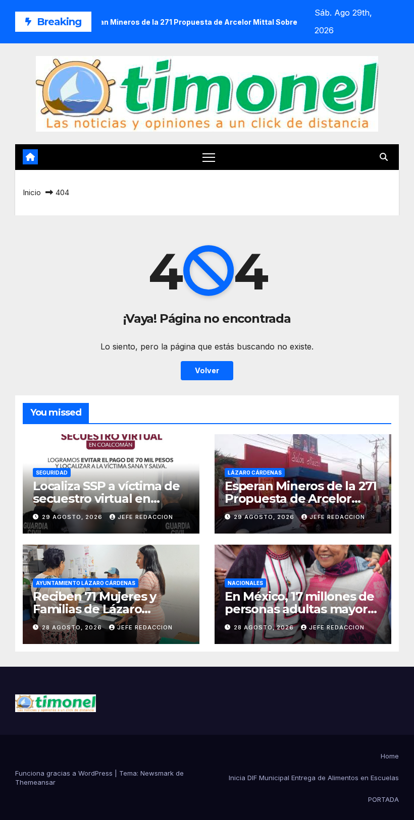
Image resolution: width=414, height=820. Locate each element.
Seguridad (52, 473)
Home (390, 756)
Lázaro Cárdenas (255, 473)
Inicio (32, 192)
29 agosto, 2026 (73, 516)
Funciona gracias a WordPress (65, 773)
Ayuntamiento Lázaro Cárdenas (85, 583)
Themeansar (35, 782)
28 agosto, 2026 (73, 627)
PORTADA (383, 799)
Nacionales (245, 583)
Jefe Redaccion (145, 516)
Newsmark (157, 773)
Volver (207, 370)
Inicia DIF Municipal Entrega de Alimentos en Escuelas (314, 778)
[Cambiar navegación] (208, 157)
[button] (384, 157)
